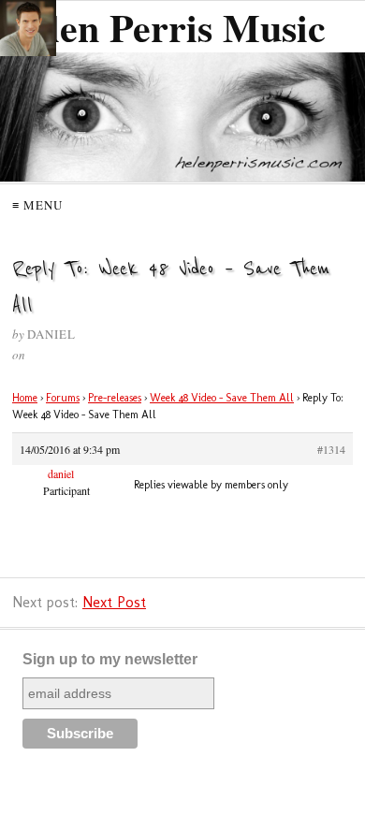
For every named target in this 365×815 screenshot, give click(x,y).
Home (24, 397)
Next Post (114, 602)
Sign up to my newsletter (109, 659)
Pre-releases (114, 397)
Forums (63, 397)
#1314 (331, 449)
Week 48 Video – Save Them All (222, 397)
